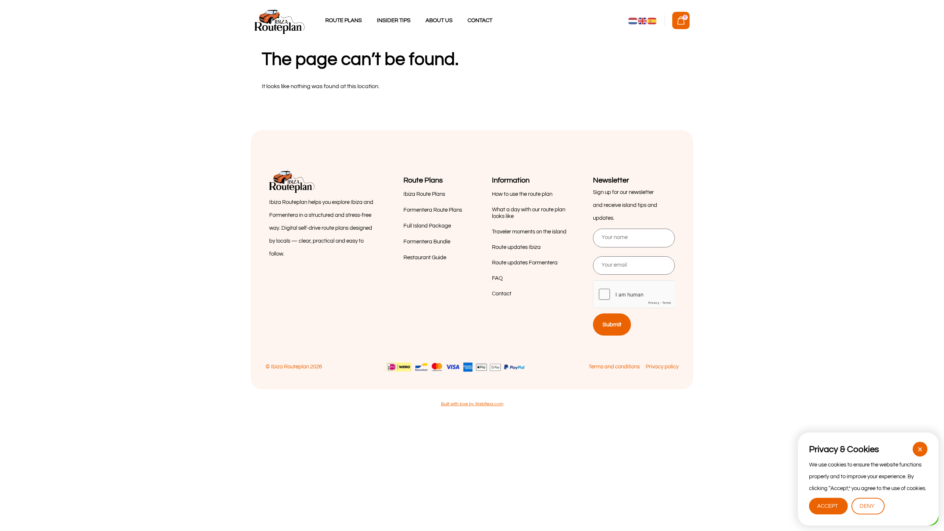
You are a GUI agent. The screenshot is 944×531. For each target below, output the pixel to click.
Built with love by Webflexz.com (472, 404)
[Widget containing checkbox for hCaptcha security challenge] (634, 294)
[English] (643, 21)
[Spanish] (652, 21)
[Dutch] (633, 21)
